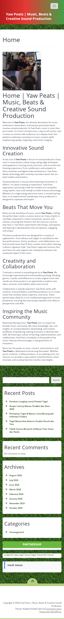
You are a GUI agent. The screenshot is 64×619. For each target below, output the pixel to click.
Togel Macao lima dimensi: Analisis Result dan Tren (31, 423)
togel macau (25, 554)
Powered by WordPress (50, 611)
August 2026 (15, 475)
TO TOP (32, 580)
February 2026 (16, 494)
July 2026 (13, 480)
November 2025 (17, 503)
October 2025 (16, 508)
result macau (15, 565)
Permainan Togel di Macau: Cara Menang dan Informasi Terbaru (31, 415)
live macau (49, 554)
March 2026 (15, 489)
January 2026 (15, 498)
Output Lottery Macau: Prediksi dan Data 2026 (29, 407)
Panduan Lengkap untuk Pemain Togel (28, 401)
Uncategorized (16, 532)
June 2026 (14, 484)
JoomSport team (53, 608)
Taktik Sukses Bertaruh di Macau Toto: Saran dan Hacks (31, 430)
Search (6, 374)
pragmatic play (11, 554)
